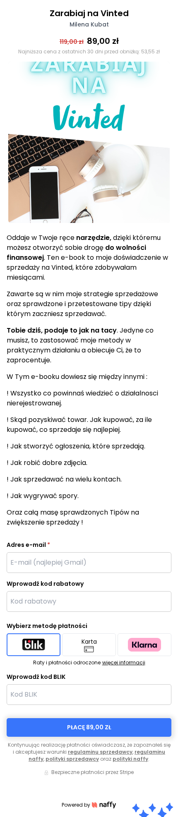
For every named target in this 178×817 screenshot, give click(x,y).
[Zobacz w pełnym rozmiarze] (89, 142)
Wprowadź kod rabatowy (45, 584)
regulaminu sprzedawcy (100, 751)
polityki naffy (130, 758)
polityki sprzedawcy (72, 758)
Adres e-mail (28, 545)
